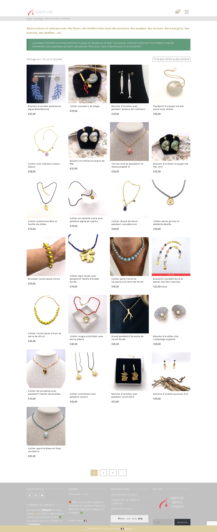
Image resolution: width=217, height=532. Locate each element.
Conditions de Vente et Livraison (125, 502)
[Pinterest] (42, 495)
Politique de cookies (124, 494)
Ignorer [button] (128, 528)
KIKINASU (47, 510)
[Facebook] (29, 495)
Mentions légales (122, 508)
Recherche (182, 522)
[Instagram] (36, 495)
